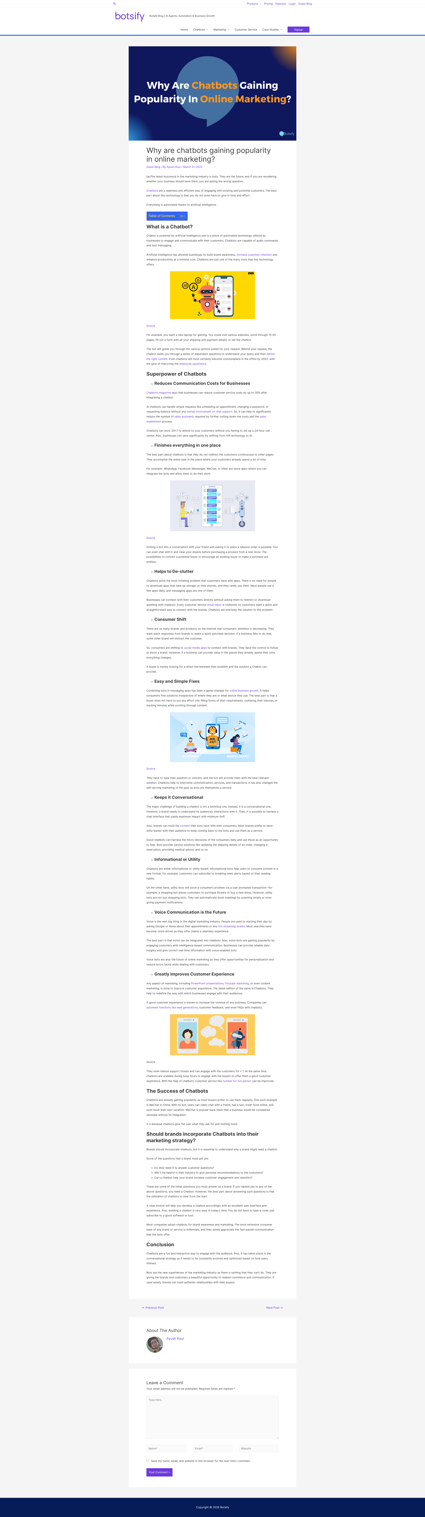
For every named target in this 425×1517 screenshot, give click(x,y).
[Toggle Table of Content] (180, 216)
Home (184, 29)
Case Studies (270, 29)
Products (252, 3)
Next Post (274, 1307)
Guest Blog (305, 3)
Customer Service (246, 29)
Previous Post (153, 1307)
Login (292, 3)
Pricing (268, 3)
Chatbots (199, 29)
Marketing (219, 29)
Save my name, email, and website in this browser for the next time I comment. (201, 1461)
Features (280, 3)
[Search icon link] (114, 3)
